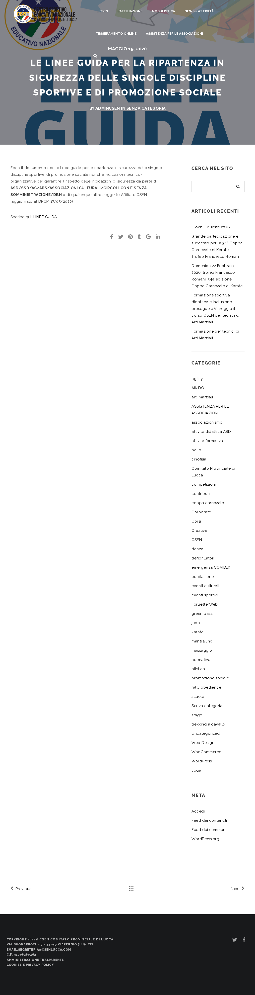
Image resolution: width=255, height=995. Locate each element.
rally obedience (206, 687)
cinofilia (198, 459)
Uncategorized (205, 733)
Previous (22, 889)
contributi (200, 493)
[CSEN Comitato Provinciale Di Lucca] (45, 13)
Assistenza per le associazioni (174, 33)
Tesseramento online (116, 33)
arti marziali (202, 397)
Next (236, 889)
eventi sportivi (204, 595)
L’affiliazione (130, 11)
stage (196, 715)
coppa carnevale (207, 503)
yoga (196, 770)
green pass (201, 613)
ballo (196, 450)
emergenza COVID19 (210, 567)
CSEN (196, 540)
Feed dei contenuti (209, 820)
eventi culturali (205, 586)
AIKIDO (197, 388)
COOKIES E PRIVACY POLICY (30, 965)
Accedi (198, 811)
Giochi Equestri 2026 (210, 227)
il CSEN (102, 11)
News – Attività (199, 11)
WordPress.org (205, 839)
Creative (199, 530)
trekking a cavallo (208, 724)
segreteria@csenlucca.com (44, 949)
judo (195, 623)
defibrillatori (202, 558)
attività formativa (207, 441)
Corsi (196, 521)
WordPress (201, 761)
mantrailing (201, 641)
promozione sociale (210, 678)
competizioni (203, 484)
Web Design (202, 742)
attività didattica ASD (211, 431)
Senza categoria (146, 108)
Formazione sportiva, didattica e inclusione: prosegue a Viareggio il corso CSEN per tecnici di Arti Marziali (215, 308)
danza (197, 549)
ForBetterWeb (204, 604)
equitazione (202, 576)
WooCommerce (206, 752)
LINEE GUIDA (45, 217)
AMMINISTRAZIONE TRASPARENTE (35, 960)
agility (197, 378)
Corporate (201, 512)
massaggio (201, 650)
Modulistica (163, 11)
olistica (198, 669)
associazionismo (206, 422)
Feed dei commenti (209, 829)
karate (197, 632)
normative (200, 659)
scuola (197, 696)
